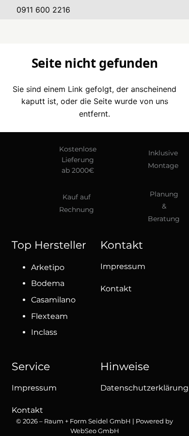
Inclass (44, 332)
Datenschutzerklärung (144, 387)
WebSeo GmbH (94, 431)
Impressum (122, 266)
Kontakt (116, 288)
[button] (94, 31)
